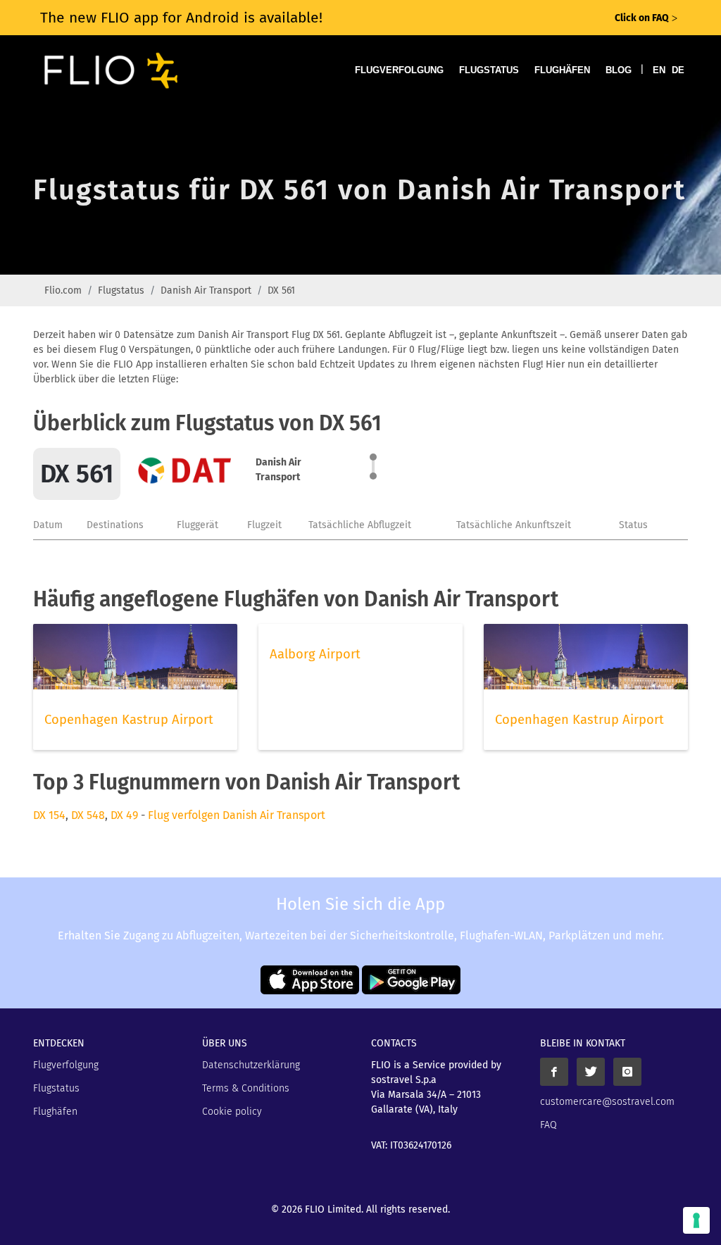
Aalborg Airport (315, 654)
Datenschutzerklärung (251, 1065)
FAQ (548, 1125)
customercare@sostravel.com (607, 1102)
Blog (619, 70)
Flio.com (63, 290)
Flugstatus (489, 70)
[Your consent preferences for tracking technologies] (696, 1220)
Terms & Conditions (245, 1088)
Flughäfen (562, 70)
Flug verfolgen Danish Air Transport (236, 815)
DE (678, 70)
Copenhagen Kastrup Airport (128, 719)
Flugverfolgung (399, 70)
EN (659, 70)
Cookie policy (232, 1112)
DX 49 (124, 815)
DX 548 (88, 815)
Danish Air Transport (206, 290)
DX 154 (49, 815)
